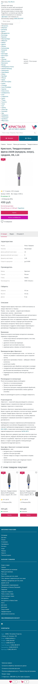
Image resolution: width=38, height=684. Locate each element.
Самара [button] (4, 85)
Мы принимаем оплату (10, 618)
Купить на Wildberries (14, 217)
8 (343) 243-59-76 (13, 647)
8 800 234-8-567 (18, 18)
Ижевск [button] (3, 42)
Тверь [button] (3, 100)
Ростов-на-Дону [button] (6, 81)
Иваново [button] (4, 40)
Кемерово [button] (4, 50)
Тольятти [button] (4, 102)
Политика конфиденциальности (10, 671)
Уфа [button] (2, 113)
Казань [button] (4, 46)
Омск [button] (3, 74)
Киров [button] (3, 52)
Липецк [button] (4, 59)
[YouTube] (7, 655)
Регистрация (33, 61)
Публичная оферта (7, 663)
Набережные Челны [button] (8, 66)
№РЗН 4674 (25, 431)
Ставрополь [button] (4, 96)
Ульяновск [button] (4, 111)
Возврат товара (6, 674)
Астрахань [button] (5, 25)
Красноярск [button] (4, 55)
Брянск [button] (3, 31)
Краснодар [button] (4, 53)
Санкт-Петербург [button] (6, 87)
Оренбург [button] (4, 76)
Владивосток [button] (5, 33)
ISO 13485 (4, 429)
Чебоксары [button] (5, 117)
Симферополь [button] (5, 92)
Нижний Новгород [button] (6, 68)
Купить (14, 212)
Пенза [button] (4, 78)
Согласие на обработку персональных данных (14, 665)
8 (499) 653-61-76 (10, 642)
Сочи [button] (2, 94)
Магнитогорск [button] (6, 61)
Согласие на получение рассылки (11, 668)
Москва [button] (3, 65)
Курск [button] (3, 57)
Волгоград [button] (4, 35)
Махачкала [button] (4, 63)
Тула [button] (2, 105)
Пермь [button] (3, 79)
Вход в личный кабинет (26, 61)
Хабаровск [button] (5, 115)
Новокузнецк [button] (5, 70)
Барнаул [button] (4, 27)
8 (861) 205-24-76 (12, 649)
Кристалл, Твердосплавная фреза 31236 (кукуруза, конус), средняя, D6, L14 (28, 492)
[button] (11, 1)
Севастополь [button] (5, 91)
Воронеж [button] (3, 37)
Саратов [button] (3, 89)
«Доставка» (4, 16)
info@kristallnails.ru (10, 638)
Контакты (5, 628)
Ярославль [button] (5, 120)
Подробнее (21, 208)
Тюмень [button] (3, 107)
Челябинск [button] (4, 118)
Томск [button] (3, 104)
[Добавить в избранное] (17, 472)
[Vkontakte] (3, 655)
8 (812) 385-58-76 (15, 645)
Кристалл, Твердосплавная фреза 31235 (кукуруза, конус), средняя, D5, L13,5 (9, 492)
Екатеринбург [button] (6, 38)
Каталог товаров (8, 559)
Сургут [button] (3, 98)
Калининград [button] (5, 48)
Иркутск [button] (3, 44)
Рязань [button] (3, 83)
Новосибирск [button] (5, 72)
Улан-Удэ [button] (4, 109)
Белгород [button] (4, 29)
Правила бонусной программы (28, 671)
